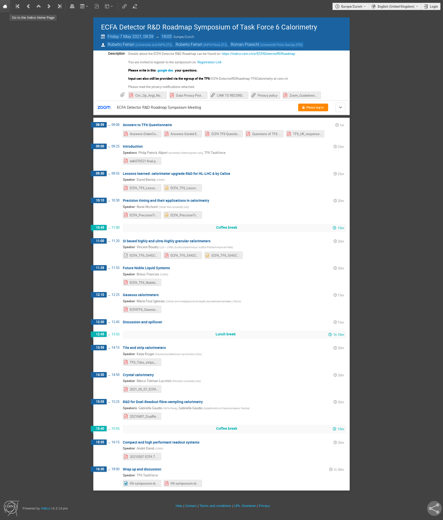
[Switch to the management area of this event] (134, 6)
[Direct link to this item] (175, 125)
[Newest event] (59, 6)
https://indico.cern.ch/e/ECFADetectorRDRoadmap (258, 53)
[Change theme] (109, 6)
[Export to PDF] (97, 6)
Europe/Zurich (351, 6)
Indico (45, 508)
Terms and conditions (215, 506)
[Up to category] (39, 6)
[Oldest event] (18, 6)
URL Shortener (245, 506)
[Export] (84, 6)
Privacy (264, 506)
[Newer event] (49, 6)
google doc (165, 70)
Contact (191, 506)
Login (434, 6)
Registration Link (209, 62)
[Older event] (28, 6)
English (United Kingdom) (396, 6)
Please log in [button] (315, 107)
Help (179, 506)
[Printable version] (72, 6)
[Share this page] (434, 508)
